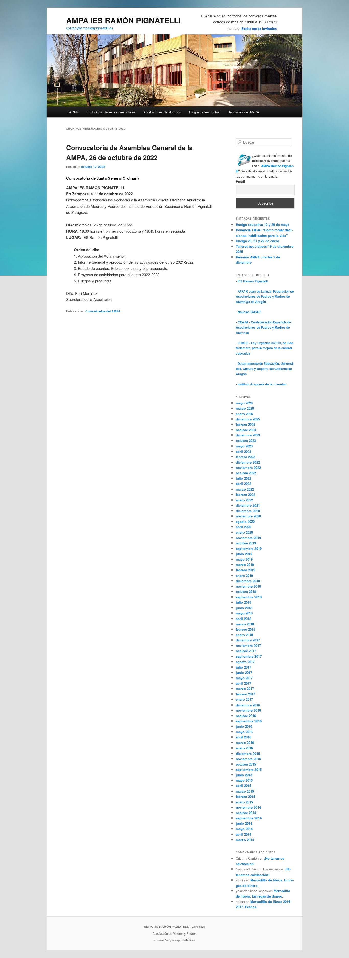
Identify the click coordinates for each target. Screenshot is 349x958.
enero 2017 (244, 699)
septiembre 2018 (249, 597)
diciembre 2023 (248, 435)
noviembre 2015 (248, 758)
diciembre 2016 (248, 704)
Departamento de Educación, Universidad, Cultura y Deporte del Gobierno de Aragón (265, 368)
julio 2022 (243, 478)
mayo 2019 (244, 559)
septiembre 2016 (249, 721)
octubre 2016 (246, 715)
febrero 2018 (245, 629)
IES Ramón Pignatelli (253, 281)
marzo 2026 (245, 408)
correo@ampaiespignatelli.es (89, 27)
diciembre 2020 (248, 510)
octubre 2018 (246, 591)
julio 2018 (243, 602)
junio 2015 (244, 774)
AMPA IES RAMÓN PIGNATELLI (123, 20)
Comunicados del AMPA (102, 311)
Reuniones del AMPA (243, 112)
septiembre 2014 (249, 818)
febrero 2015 (245, 796)
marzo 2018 (245, 624)
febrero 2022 (245, 494)
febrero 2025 (245, 424)
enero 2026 (244, 413)
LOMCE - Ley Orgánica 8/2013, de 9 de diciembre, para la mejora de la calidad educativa (264, 348)
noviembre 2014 (248, 807)
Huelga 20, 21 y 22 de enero (257, 240)
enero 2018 (244, 634)
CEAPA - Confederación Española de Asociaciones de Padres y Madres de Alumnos (263, 327)
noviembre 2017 (248, 645)
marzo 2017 (245, 688)
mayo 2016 (244, 731)
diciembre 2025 (248, 419)
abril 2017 (243, 683)
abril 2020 (243, 526)
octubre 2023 (246, 440)
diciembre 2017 (248, 640)
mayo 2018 (244, 613)
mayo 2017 (244, 677)
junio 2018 (244, 607)
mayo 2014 (244, 828)
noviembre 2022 (248, 467)
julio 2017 (243, 667)
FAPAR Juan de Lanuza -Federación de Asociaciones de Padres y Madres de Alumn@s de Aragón (265, 296)
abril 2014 (243, 834)
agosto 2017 (245, 661)
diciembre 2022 (248, 462)
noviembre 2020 (248, 516)
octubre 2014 (246, 812)
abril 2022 (243, 483)
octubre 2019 (246, 543)
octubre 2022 (246, 472)
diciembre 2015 (248, 753)
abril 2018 (243, 618)
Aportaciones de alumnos (162, 112)
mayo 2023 (244, 446)
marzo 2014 (245, 839)
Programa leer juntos (204, 112)
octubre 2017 (246, 650)
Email (240, 181)
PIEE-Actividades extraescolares (110, 112)
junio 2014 (244, 823)
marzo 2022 (245, 489)
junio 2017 (244, 672)
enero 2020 (244, 532)
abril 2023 (243, 451)
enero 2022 (244, 500)
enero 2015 (244, 801)
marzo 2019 (245, 564)
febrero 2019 (245, 569)
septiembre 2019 (249, 548)
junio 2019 (244, 553)
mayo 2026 (244, 403)
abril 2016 (243, 737)
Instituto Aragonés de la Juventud (262, 384)
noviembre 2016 (248, 710)
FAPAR (72, 112)
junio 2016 (244, 726)
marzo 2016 (245, 742)
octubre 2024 (246, 429)
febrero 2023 (245, 456)
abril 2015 (243, 785)
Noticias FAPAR (249, 312)
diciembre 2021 (248, 505)
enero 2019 (244, 575)
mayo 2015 (244, 780)
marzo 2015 (245, 791)
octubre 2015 (246, 764)
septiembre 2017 (249, 656)
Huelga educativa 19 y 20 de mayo (262, 224)
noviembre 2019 (248, 537)
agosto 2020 (245, 521)
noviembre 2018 (248, 586)
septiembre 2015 (249, 769)
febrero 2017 (245, 694)
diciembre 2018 (248, 580)
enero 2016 (244, 748)
